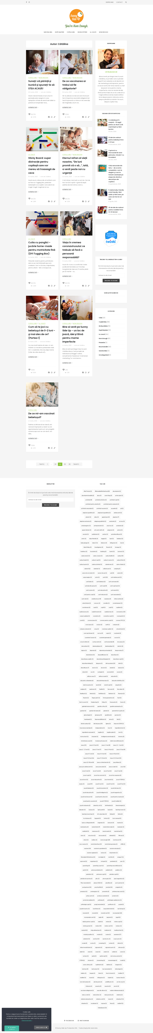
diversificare (85, 667)
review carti (109, 926)
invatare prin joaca (101, 741)
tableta (109, 964)
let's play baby (102, 814)
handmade (88, 719)
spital (94, 956)
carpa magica (87, 577)
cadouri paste (84, 564)
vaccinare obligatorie (87, 990)
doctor (95, 667)
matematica (84, 827)
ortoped (104, 861)
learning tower (120, 809)
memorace (95, 831)
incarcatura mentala (86, 728)
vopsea (104, 1003)
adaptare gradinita (88, 512)
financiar (121, 693)
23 (55, 464)
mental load (118, 831)
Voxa (112, 1003)
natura (103, 852)
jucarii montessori (86, 796)
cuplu (108, 633)
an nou (122, 521)
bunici (112, 551)
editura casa (91, 676)
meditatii (85, 831)
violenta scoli (100, 999)
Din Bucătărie (82, 32)
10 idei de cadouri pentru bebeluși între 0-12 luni (115, 139)
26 (69, 464)
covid (82, 620)
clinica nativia (118, 599)
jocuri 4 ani (107, 771)
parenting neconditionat (114, 865)
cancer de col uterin (88, 573)
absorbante (117, 491)
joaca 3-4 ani (121, 749)
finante (86, 697)
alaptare (116, 517)
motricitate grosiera (111, 844)
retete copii (118, 921)
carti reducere (102, 594)
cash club (85, 599)
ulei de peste (98, 982)
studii (122, 960)
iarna (111, 719)
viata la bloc (97, 994)
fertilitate (102, 693)
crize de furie (120, 629)
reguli (118, 917)
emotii (98, 685)
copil (111, 607)
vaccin (116, 986)
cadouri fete (121, 560)
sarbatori (86, 939)
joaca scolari (113, 766)
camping (117, 568)
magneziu (101, 822)
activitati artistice (101, 500)
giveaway (98, 715)
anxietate (119, 525)
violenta (120, 994)
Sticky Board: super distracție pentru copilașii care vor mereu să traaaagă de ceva (41, 165)
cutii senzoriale (109, 642)
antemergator (86, 525)
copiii (103, 607)
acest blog (108, 495)
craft (107, 624)
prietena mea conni (118, 891)
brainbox (84, 551)
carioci (119, 573)
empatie (118, 685)
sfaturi (120, 943)
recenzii (95, 913)
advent (88, 517)
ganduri (83, 710)
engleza (83, 689)
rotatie (99, 934)
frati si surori (83, 702)
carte (97, 577)
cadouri (120, 555)
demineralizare (97, 646)
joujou (81, 784)
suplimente (99, 964)
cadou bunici (85, 555)
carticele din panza (91, 586)
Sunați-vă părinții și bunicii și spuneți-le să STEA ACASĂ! (41, 85)
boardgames (99, 547)
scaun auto (117, 939)
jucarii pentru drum (101, 796)
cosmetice (96, 616)
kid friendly (109, 805)
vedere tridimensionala (117, 990)
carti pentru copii (89, 594)
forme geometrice (108, 697)
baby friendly (93, 538)
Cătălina (48, 92)
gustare (118, 715)
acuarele (114, 508)
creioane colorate (85, 629)
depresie (93, 650)
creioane (116, 624)
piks (97, 878)
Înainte (77, 464)
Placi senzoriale (86, 883)
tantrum (85, 969)
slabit (82, 951)
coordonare (86, 607)
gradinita (108, 715)
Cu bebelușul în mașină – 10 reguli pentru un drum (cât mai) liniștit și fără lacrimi (115, 124)
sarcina (96, 939)
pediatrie (109, 870)
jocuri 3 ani (97, 771)
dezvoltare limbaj (87, 663)
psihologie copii (86, 904)
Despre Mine (109, 2)
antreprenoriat (99, 525)
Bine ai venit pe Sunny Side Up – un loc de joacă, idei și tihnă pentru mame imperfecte (75, 334)
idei (118, 719)
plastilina (109, 883)
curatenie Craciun (90, 637)
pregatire (119, 887)
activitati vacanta (102, 508)
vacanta (98, 986)
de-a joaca (120, 642)
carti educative (102, 590)
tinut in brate (110, 973)
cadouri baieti (84, 560)
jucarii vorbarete (85, 805)
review (98, 926)
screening (102, 943)
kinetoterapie (120, 805)
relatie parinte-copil (89, 921)
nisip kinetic (113, 852)
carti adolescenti (116, 577)
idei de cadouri (85, 723)
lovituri (106, 818)
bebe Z (95, 543)
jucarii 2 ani (99, 784)
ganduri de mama (94, 710)
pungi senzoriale (99, 904)
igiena (108, 723)
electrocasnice (88, 685)
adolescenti (118, 512)
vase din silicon (102, 990)
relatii (100, 921)
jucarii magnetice (116, 792)
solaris (106, 951)
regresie (110, 917)
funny (122, 702)
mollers (94, 840)
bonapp (118, 547)
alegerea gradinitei (100, 521)
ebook (84, 672)
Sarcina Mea (48, 32)
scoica (92, 943)
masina (120, 822)
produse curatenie (103, 896)
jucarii (90, 784)
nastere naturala (115, 848)
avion (84, 538)
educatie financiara (103, 680)
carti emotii (115, 590)
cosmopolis (121, 616)
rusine (108, 934)
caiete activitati (97, 564)
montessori (117, 840)
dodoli (112, 667)
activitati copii (114, 500)
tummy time (120, 977)
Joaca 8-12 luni (88, 758)
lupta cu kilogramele (88, 822)
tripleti (110, 977)
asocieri (86, 534)
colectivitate (86, 603)
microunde (102, 835)
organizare (94, 861)
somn (122, 951)
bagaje (103, 538)
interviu (121, 736)
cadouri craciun (109, 560)
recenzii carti (105, 913)
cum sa (100, 633)
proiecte (115, 896)
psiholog (101, 900)
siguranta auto (110, 947)
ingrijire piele (111, 732)
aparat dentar (86, 530)
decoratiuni (85, 646)
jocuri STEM (120, 779)
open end (83, 861)
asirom (120, 530)
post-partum (119, 883)
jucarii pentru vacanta (90, 801)
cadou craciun (97, 555)
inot (120, 732)
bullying (103, 551)
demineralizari (109, 646)
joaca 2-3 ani (97, 749)
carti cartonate (113, 581)
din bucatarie (110, 663)
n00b (123, 844)
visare (110, 999)
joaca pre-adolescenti (86, 766)
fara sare (111, 689)
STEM (82, 960)
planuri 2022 (98, 883)
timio (100, 973)
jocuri (123, 766)
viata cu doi (86, 994)
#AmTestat (88, 491)
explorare (92, 689)
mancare (111, 822)
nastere (87, 848)
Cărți (100, 318)
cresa (96, 629)
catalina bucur (96, 599)
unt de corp (121, 982)
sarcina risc (106, 939)
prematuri (83, 891)
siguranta (98, 947)
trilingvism (101, 977)
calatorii (87, 568)
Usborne (89, 986)
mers (83, 835)
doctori (104, 667)
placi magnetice (119, 878)
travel (91, 977)
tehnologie (119, 969)
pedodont (89, 874)
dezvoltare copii (118, 659)
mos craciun (84, 844)
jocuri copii (87, 775)
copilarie (119, 607)
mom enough (105, 840)
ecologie (101, 672)
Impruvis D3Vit (119, 723)
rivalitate (107, 930)
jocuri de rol (84, 779)
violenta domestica (87, 999)
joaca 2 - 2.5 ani (84, 749)
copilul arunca (84, 611)
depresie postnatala (105, 650)
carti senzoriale (116, 594)
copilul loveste (96, 611)
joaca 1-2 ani (106, 745)
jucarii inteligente (102, 792)
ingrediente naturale (88, 732)
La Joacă (93, 32)
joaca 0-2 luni (94, 745)
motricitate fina (96, 844)
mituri (86, 840)
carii (112, 573)
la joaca (91, 809)
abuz (99, 495)
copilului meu (108, 611)
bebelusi (120, 538)
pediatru (118, 870)
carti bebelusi (101, 581)
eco (92, 672)
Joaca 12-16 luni (115, 758)
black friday (87, 547)
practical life (99, 887)
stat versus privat (116, 956)
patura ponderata (97, 870)
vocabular (94, 1003)
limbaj (112, 814)
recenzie (86, 913)
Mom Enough (103, 32)
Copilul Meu (71, 32)
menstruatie (107, 831)
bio (122, 543)
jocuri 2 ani (86, 771)
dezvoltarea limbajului (103, 659)
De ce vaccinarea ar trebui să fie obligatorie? (74, 85)
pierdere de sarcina (86, 878)
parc (122, 861)
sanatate (117, 934)
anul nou (110, 525)
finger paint (96, 697)
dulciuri (121, 667)
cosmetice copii (109, 616)
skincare (121, 947)
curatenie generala (105, 637)
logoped (98, 818)
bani (112, 538)
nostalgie (101, 857)
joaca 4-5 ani (89, 753)
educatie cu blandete (86, 680)
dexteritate (90, 654)
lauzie (110, 809)
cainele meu (109, 564)
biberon (104, 543)
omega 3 (120, 857)
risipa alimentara (96, 930)
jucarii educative (88, 792)
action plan (119, 495)
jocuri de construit (100, 775)
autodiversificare (116, 534)
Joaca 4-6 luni (101, 753)
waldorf (120, 1003)
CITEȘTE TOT (32, 107)
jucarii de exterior (102, 788)
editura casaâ (103, 676)
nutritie (111, 857)
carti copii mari (115, 586)
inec (110, 728)
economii (110, 672)
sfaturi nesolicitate (86, 947)
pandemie (113, 861)
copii (95, 607)
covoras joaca (92, 620)
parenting (86, 865)
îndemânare (102, 1007)
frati (119, 697)
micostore (91, 835)
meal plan (120, 827)
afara (96, 517)
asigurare (110, 530)
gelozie (106, 710)
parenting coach (98, 865)
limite (120, 814)
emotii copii (108, 685)
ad (121, 508)
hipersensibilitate (100, 719)
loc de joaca (87, 818)
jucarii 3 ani (110, 784)
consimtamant (117, 603)
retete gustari (87, 926)
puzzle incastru (85, 908)
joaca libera (117, 762)
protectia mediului (89, 900)
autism (105, 534)
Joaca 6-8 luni (114, 753)
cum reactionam (89, 633)
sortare (86, 956)
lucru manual (117, 818)
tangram (118, 964)
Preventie (102, 343)
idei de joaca (98, 723)
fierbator (112, 693)
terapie (92, 973)
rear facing (121, 908)
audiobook (95, 534)
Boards (109, 547)
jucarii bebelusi (89, 788)
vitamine (84, 1003)
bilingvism (113, 543)
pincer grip (107, 878)
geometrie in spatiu (118, 710)
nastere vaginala (92, 852)
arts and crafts (99, 530)
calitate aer (107, 568)
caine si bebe (120, 564)
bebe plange (85, 543)
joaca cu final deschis (103, 762)
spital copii (103, 956)
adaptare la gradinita (104, 512)
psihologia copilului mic (114, 900)
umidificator (109, 982)
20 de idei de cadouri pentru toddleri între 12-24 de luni (116, 209)
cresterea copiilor (107, 629)
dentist (120, 646)
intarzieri (95, 736)
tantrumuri (95, 969)
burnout (121, 551)
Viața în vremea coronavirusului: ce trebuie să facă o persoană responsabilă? (73, 250)
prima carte (90, 896)
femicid (92, 693)
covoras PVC (120, 620)
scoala (84, 943)
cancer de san (102, 573)
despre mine (119, 650)
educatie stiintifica (118, 680)
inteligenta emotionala (108, 736)
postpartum (86, 887)
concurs (97, 603)
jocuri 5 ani (118, 771)
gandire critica (102, 706)
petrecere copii (101, 874)
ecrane (119, 672)
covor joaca (89, 624)
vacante (108, 986)
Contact (119, 2)
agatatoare (106, 517)
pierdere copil (114, 874)
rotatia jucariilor (88, 934)
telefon (83, 973)
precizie (109, 887)
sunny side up (87, 964)
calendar (97, 568)
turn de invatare (85, 982)
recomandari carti (89, 917)
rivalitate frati (118, 930)
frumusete (113, 702)
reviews (119, 926)
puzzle (121, 904)
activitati (88, 500)
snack (97, 951)
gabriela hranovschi (88, 706)
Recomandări (103, 347)
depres (84, 650)
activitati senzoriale (87, 508)
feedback (83, 693)
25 (65, 464)
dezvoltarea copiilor (87, 659)
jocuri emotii (109, 779)
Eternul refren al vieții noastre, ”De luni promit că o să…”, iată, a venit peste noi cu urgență (75, 165)
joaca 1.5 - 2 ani (118, 745)
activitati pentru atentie (93, 504)
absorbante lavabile (88, 495)
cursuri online (84, 642)
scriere (111, 943)
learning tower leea (88, 814)
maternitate (96, 827)
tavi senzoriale (107, 969)
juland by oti (98, 805)
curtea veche (96, 642)
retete (108, 921)
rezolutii (84, 930)
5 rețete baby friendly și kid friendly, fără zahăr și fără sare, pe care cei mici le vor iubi (116, 194)
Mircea (121, 835)
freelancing (95, 702)
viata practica (108, 994)
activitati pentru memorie (111, 504)
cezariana (107, 599)
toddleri (83, 977)
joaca (83, 745)
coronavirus (120, 611)
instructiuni (84, 736)
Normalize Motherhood (88, 857)
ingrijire (101, 732)
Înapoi (41, 464)
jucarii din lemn (116, 788)
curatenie (117, 633)
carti (105, 577)
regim (101, 917)
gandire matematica (116, 706)
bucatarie (93, 551)
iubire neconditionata (117, 741)
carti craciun (90, 590)
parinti (85, 870)
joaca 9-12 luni (102, 758)
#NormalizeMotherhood (102, 491)
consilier (106, 603)
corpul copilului (85, 616)
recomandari (117, 913)
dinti (120, 663)
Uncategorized (104, 355)
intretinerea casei (86, 741)
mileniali (112, 835)
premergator (95, 891)
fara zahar (120, 689)
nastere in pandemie (100, 848)
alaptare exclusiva (85, 521)
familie (101, 689)
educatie (114, 676)
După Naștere (59, 32)
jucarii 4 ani (121, 784)
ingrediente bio (120, 728)
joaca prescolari (101, 766)
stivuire (91, 960)
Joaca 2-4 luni (109, 749)
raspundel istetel (108, 908)
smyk (90, 951)
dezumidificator (103, 654)
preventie (105, 891)
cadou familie (110, 555)
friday (104, 702)
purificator (111, 904)
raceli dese (96, 908)
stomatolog (101, 960)
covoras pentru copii (106, 620)
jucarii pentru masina (117, 796)
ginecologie (88, 715)
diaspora (99, 663)
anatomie (112, 521)
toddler (121, 973)
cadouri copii (96, 560)
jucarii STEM (104, 801)
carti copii (103, 586)
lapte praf (101, 809)
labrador (82, 809)
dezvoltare (114, 654)
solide (114, 951)
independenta (100, 728)
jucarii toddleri (116, 801)
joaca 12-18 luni (89, 762)
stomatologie (112, 960)
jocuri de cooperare (115, 775)
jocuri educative (96, 779)
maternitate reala (108, 827)
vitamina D (120, 999)
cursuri (117, 637)
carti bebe (89, 581)
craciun (99, 624)
